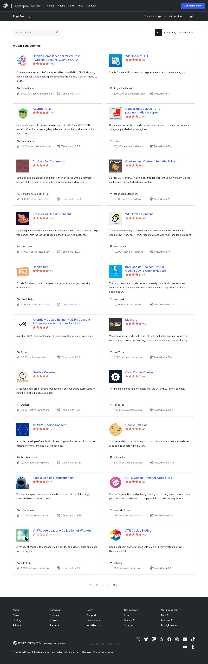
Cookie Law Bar (136, 425)
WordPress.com (171, 610)
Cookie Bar (40, 267)
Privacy (17, 625)
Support (91, 615)
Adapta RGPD (42, 108)
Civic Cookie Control (139, 372)
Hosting (17, 620)
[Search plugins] (57, 32)
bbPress (167, 620)
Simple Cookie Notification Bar (54, 478)
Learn (90, 610)
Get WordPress (193, 5)
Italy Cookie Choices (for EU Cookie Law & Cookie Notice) (145, 268)
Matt (165, 615)
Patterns (54, 625)
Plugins (54, 620)
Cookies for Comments (49, 161)
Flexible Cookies (44, 372)
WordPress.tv (95, 625)
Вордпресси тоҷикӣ (54, 643)
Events (127, 615)
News (16, 615)
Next (115, 585)
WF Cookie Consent (139, 214)
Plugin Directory (21, 16)
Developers (93, 620)
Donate (129, 620)
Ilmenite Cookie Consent (50, 425)
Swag (128, 625)
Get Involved (131, 610)
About (16, 610)
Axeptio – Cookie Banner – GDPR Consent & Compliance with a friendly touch (61, 321)
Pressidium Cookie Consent (52, 214)
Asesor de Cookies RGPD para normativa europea (143, 110)
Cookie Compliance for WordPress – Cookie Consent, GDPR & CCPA (57, 57)
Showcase (55, 610)
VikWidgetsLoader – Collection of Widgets (62, 530)
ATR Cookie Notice (138, 530)
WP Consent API (136, 56)
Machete (131, 319)
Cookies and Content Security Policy (150, 161)
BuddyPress (169, 625)
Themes (54, 615)
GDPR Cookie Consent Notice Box (148, 478)
